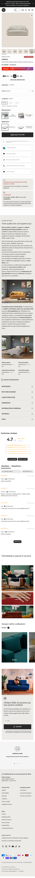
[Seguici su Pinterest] (9, 846)
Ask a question (12, 459)
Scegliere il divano (7, 804)
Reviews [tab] (6, 466)
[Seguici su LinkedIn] (19, 846)
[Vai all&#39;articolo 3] (15, 51)
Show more (17, 541)
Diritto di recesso (6, 820)
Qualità (4, 790)
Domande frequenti (25, 793)
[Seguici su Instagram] (6, 846)
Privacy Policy (6, 822)
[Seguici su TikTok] (16, 846)
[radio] (9, 115)
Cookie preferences (7, 828)
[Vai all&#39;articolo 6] (31, 51)
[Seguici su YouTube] (13, 846)
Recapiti (21, 871)
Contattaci (23, 790)
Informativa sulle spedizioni (9, 871)
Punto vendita (6, 801)
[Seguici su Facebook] (3, 846)
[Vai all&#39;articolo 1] (4, 51)
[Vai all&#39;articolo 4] (20, 51)
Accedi (4, 814)
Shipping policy (6, 817)
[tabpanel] (17, 507)
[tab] (16, 466)
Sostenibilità (5, 793)
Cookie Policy (5, 825)
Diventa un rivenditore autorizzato (11, 841)
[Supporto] (23, 10)
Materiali (4, 796)
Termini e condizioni (25, 796)
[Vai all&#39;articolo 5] (25, 51)
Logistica (4, 799)
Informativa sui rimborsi (8, 867)
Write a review (23, 459)
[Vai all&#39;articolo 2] (9, 51)
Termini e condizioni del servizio (10, 869)
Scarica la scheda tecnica (11, 379)
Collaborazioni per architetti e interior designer (15, 838)
